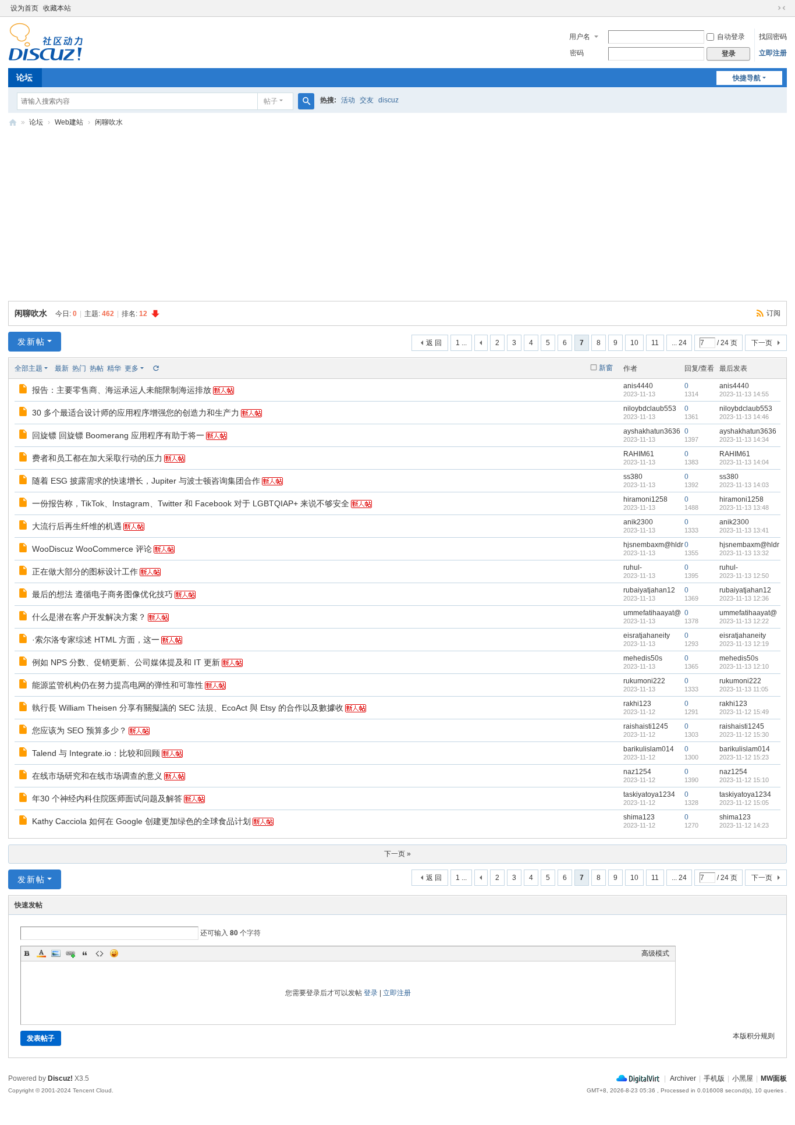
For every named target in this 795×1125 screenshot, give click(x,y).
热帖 (97, 368)
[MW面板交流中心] (45, 56)
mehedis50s (642, 658)
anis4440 (638, 386)
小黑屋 (742, 1078)
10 (634, 343)
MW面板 (774, 1078)
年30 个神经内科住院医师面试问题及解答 (107, 798)
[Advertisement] (397, 218)
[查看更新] (155, 368)
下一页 (761, 343)
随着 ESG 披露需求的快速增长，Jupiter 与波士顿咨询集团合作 (146, 480)
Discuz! (60, 1078)
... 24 (679, 343)
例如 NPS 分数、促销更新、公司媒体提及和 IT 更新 (126, 662)
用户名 (579, 37)
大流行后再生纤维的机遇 (77, 526)
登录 (371, 993)
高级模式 (655, 953)
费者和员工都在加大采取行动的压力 (97, 458)
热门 (79, 368)
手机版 (714, 1078)
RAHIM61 (638, 454)
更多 (132, 368)
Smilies (114, 953)
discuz (388, 100)
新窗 (606, 368)
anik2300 (638, 522)
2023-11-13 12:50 (744, 575)
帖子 (271, 101)
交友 (367, 100)
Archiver (683, 1078)
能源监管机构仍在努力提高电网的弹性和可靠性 (117, 685)
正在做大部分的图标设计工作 (85, 571)
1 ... (461, 343)
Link (70, 953)
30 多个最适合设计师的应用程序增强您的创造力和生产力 (135, 412)
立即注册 (773, 53)
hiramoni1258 (645, 499)
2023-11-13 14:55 (744, 394)
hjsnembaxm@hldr (653, 545)
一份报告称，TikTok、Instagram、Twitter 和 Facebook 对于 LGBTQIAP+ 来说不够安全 (190, 503)
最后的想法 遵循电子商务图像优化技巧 (102, 594)
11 (655, 343)
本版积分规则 (754, 1036)
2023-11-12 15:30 (744, 734)
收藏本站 (57, 8)
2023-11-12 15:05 (744, 802)
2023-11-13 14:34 (744, 439)
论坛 (24, 77)
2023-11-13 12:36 (744, 598)
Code (99, 953)
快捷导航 (747, 78)
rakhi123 (637, 704)
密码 (577, 53)
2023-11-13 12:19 (744, 643)
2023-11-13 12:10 (744, 666)
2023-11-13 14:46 (744, 416)
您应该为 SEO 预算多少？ (79, 730)
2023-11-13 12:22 (744, 620)
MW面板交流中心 (12, 122)
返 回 (434, 343)
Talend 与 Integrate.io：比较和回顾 (96, 753)
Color (41, 953)
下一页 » (397, 854)
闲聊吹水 (109, 122)
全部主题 (28, 368)
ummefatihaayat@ (652, 613)
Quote (85, 953)
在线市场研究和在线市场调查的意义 (97, 775)
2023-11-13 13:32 (744, 552)
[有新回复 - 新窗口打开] (24, 390)
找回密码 (773, 37)
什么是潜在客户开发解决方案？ (89, 617)
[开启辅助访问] (770, 8)
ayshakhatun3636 (651, 431)
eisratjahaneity (646, 635)
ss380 (633, 477)
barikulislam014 (648, 749)
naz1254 (637, 772)
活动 (348, 100)
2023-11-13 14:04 (744, 462)
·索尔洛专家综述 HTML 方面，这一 (95, 639)
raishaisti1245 (645, 726)
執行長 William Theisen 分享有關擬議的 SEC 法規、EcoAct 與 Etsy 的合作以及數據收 (187, 707)
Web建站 (69, 122)
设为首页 (24, 8)
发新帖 (31, 341)
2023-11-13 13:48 (744, 507)
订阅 (773, 313)
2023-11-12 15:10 (744, 779)
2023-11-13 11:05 (743, 689)
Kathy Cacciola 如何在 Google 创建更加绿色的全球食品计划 (141, 821)
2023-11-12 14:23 (744, 825)
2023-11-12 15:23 (744, 757)
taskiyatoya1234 (649, 794)
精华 (114, 368)
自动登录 (731, 37)
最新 (62, 368)
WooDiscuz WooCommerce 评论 (92, 548)
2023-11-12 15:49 (744, 711)
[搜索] (306, 101)
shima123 (639, 817)
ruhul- (632, 567)
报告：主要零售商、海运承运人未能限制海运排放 (121, 390)
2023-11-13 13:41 (744, 530)
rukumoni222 (644, 681)
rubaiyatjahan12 (649, 590)
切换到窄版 (781, 8)
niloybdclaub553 (649, 408)
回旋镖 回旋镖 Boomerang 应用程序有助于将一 (118, 435)
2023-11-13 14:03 (744, 484)
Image (56, 953)
